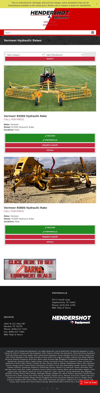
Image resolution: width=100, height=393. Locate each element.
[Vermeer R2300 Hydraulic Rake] (50, 88)
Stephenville (51, 140)
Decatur (51, 136)
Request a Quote (50, 145)
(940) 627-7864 (16, 331)
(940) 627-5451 (19, 329)
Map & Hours (64, 307)
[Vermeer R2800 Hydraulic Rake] (50, 180)
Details (50, 150)
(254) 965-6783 (68, 305)
